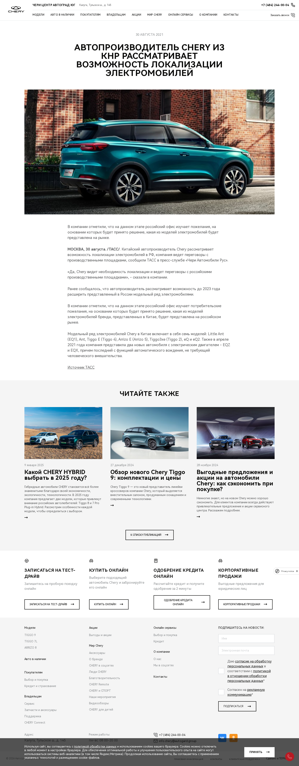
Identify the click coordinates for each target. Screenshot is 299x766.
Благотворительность (104, 678)
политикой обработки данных (95, 746)
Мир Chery (154, 14)
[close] (297, 571)
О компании (208, 14)
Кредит (159, 641)
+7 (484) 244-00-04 (172, 735)
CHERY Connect (34, 722)
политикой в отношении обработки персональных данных (249, 676)
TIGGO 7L (30, 641)
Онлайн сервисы (180, 14)
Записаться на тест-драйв (48, 604)
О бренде (96, 659)
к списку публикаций (146, 535)
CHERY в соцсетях (101, 665)
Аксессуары (97, 653)
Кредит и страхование (40, 686)
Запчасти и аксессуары (40, 710)
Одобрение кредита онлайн (178, 602)
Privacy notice (287, 571)
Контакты (231, 14)
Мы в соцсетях (164, 665)
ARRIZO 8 (30, 647)
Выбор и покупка (36, 679)
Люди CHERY (98, 671)
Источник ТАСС (81, 367)
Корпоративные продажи (241, 604)
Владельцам (116, 14)
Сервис (29, 703)
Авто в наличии (62, 14)
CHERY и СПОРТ (100, 690)
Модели (38, 14)
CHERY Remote (99, 684)
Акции (136, 14)
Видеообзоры (99, 703)
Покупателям (90, 14)
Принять (255, 752)
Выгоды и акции (100, 635)
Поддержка (32, 716)
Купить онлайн (105, 604)
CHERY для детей (101, 709)
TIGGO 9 (30, 635)
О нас (157, 659)
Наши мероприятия (102, 697)
